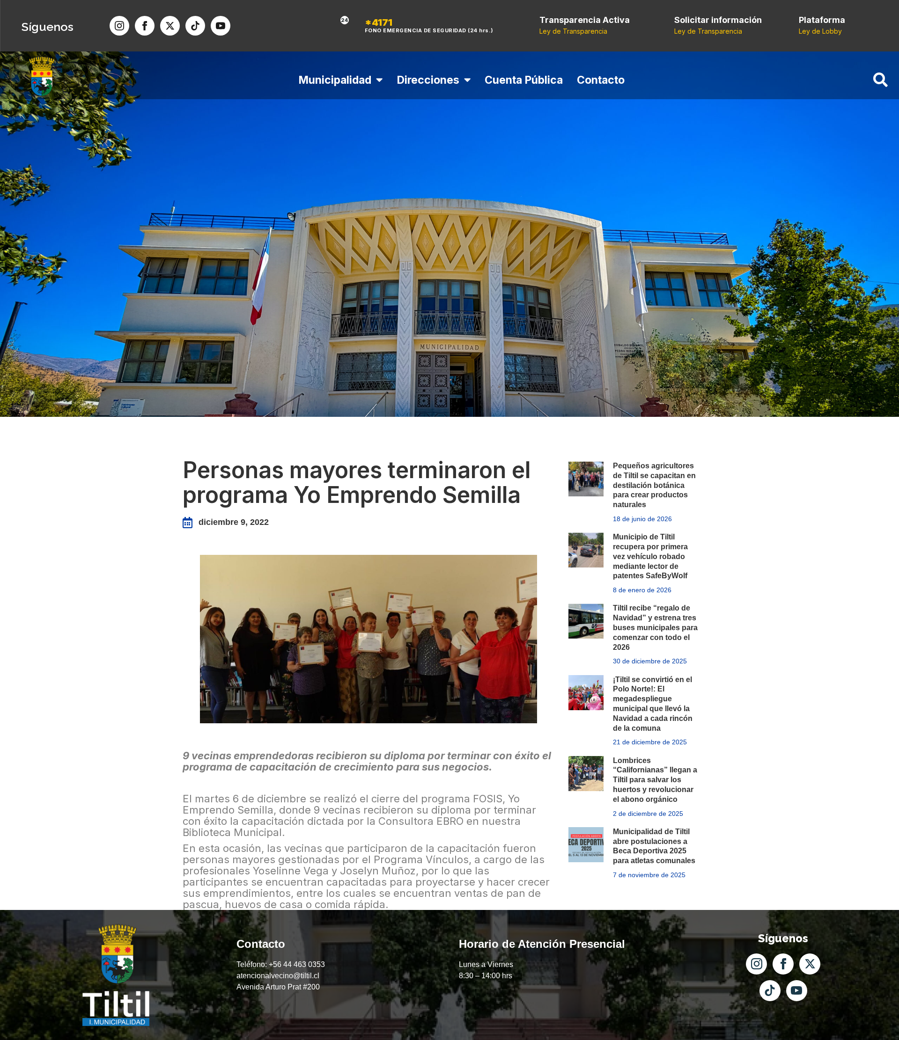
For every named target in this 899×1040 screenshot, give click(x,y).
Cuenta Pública (524, 80)
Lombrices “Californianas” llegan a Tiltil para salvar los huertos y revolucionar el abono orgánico (655, 779)
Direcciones (428, 80)
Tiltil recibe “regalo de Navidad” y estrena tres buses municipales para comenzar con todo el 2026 (655, 627)
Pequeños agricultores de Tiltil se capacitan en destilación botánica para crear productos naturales (654, 485)
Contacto (601, 80)
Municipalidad (334, 80)
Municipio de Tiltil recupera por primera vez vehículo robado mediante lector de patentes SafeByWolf (650, 556)
